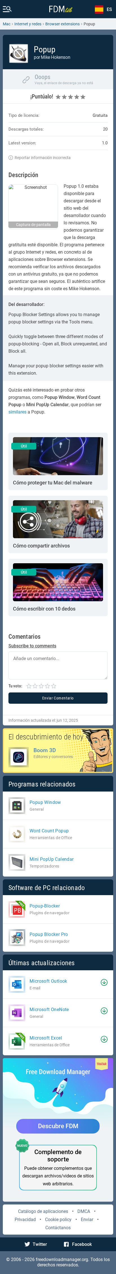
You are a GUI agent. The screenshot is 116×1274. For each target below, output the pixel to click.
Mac (6, 24)
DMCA (83, 1211)
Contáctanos (58, 1227)
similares (17, 412)
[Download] (104, 982)
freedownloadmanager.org (62, 1259)
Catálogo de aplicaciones (43, 1211)
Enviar (87, 1219)
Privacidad (25, 1219)
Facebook (82, 1244)
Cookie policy (58, 1219)
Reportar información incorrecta (43, 157)
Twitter (40, 1244)
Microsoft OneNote (49, 1009)
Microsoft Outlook (48, 981)
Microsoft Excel (46, 1038)
